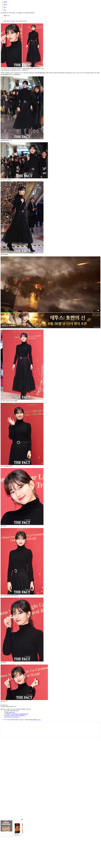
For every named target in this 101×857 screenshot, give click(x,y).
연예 (5, 10)
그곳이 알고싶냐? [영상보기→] (12, 717)
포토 (5, 7)
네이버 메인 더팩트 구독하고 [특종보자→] (15, 715)
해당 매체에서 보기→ (35, 719)
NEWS (5, 4)
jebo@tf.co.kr (11, 712)
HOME (5, 1)
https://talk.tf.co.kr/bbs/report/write (20, 713)
